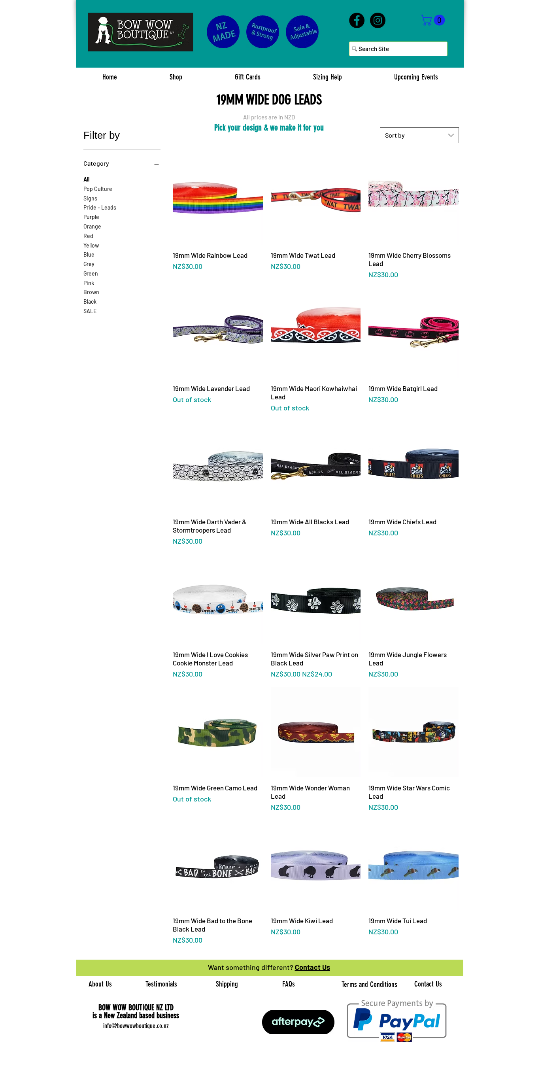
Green (90, 273)
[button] (434, 20)
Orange (92, 226)
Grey (88, 264)
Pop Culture (97, 188)
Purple (91, 217)
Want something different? (251, 967)
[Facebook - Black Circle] (356, 20)
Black (89, 301)
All (86, 179)
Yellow (91, 245)
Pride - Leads (99, 207)
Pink (88, 283)
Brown (91, 292)
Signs (90, 198)
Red (88, 235)
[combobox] (419, 135)
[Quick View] (218, 200)
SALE (89, 311)
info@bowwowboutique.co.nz (136, 1026)
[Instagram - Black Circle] (377, 20)
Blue (88, 254)
